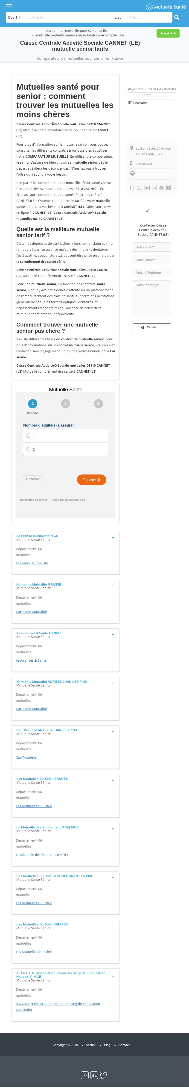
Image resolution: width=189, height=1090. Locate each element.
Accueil (51, 30)
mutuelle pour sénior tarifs (86, 30)
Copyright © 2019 (65, 1045)
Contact (124, 1045)
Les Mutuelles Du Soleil (34, 806)
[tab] (66, 537)
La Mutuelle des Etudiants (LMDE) (42, 854)
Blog (107, 1045)
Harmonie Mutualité (31, 612)
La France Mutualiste (32, 563)
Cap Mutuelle (26, 757)
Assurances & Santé (31, 660)
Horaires (146, 94)
